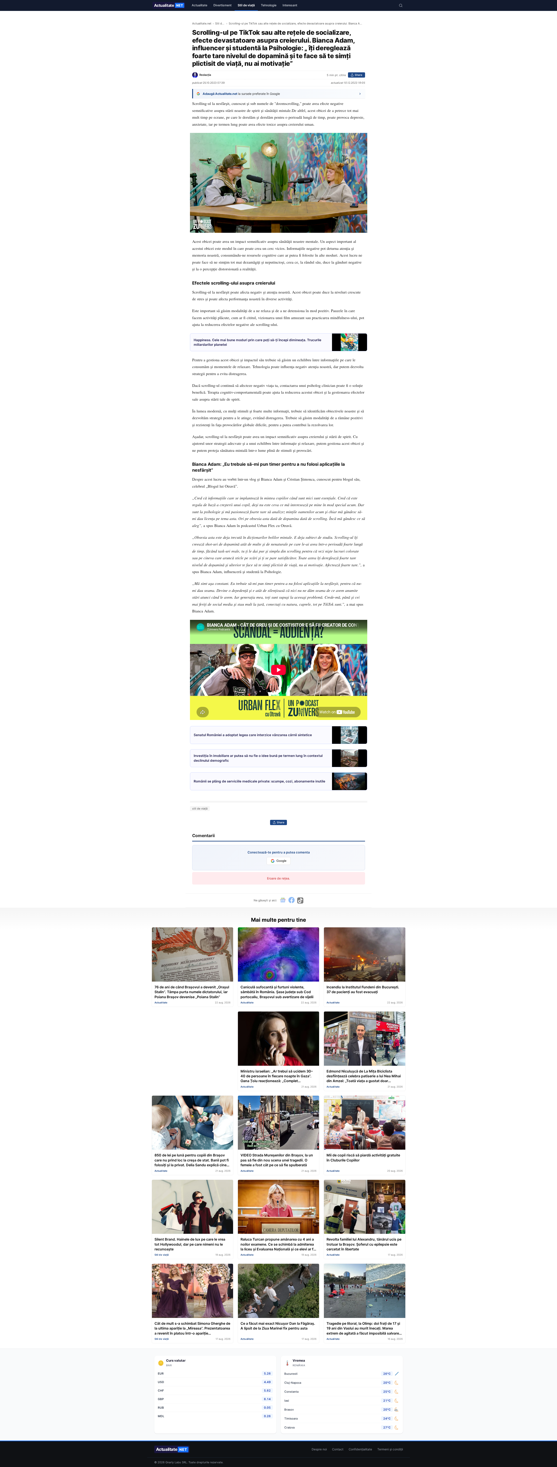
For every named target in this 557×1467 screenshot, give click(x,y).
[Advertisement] (192, 1041)
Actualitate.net (201, 23)
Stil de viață (246, 5)
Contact (337, 1449)
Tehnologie (268, 5)
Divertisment (222, 5)
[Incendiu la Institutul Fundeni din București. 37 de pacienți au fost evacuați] (364, 954)
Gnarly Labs (173, 1462)
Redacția (205, 74)
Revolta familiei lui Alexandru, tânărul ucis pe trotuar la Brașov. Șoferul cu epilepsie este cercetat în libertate (364, 1244)
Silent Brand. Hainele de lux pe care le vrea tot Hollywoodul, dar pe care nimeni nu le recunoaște (190, 1244)
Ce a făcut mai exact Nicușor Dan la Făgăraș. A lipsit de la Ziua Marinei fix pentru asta (278, 1325)
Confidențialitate (360, 1449)
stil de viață (199, 808)
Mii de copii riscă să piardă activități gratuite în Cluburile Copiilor (363, 1157)
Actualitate (168, 5)
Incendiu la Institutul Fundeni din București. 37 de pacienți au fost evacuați (363, 989)
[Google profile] (283, 900)
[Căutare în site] (401, 5)
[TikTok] (300, 900)
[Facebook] (291, 900)
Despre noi (319, 1449)
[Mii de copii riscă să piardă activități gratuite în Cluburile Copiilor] (364, 1123)
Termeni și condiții (390, 1449)
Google (281, 860)
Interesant (290, 5)
